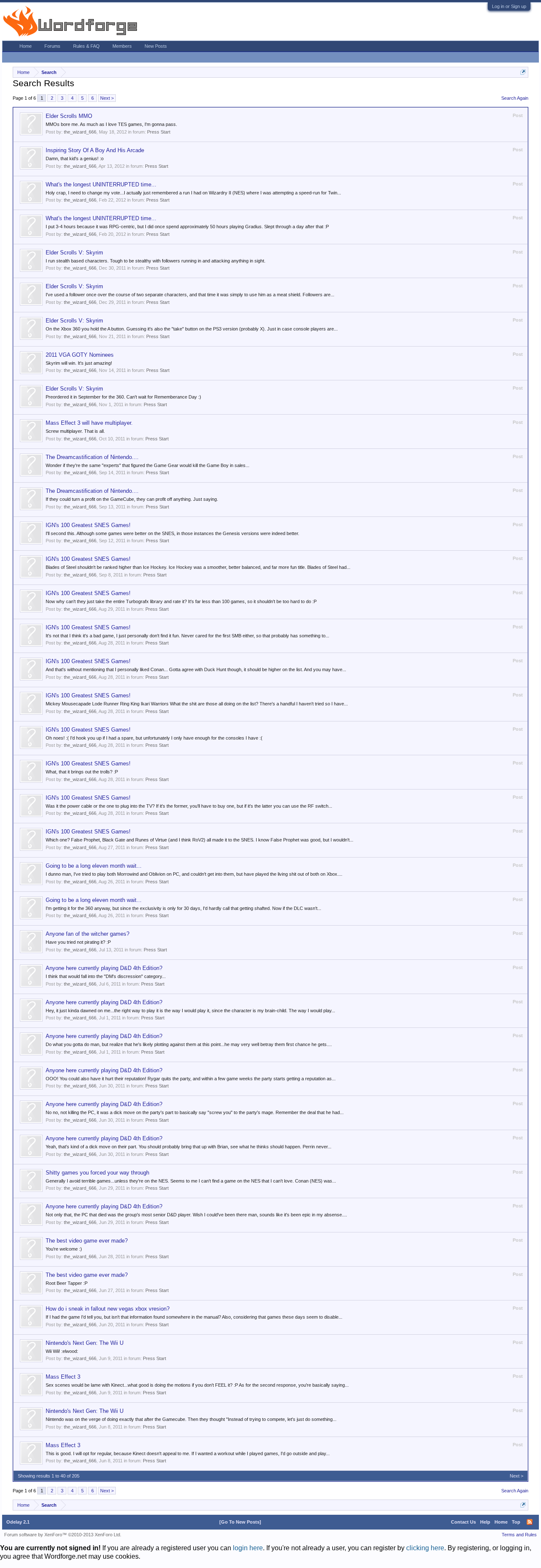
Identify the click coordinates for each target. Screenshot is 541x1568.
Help (485, 1521)
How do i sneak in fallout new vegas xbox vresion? (107, 1309)
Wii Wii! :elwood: (62, 1351)
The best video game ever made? (87, 1240)
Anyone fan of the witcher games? (87, 934)
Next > (107, 98)
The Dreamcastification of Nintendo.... (92, 457)
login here (248, 1548)
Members (122, 46)
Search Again (514, 98)
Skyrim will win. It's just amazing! (79, 363)
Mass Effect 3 (63, 1377)
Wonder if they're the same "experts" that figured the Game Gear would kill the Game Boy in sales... (147, 465)
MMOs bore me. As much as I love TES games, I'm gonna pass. (111, 124)
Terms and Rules (519, 1534)
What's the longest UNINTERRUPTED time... (101, 184)
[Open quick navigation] (523, 72)
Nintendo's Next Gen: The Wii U (84, 1343)
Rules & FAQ (86, 46)
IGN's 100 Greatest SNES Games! (88, 525)
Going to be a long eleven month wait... (94, 866)
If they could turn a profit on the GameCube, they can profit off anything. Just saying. (132, 499)
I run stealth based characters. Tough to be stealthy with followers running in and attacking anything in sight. (155, 260)
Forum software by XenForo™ (62, 1534)
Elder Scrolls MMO (69, 116)
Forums (52, 46)
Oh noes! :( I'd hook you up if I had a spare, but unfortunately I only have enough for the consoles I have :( (154, 737)
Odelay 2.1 (18, 1521)
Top (516, 1521)
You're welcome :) (64, 1248)
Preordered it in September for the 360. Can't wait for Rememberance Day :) (123, 396)
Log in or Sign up (509, 6)
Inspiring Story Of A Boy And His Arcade (95, 150)
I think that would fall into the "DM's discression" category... (106, 976)
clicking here (425, 1548)
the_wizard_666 (80, 131)
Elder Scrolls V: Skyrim (74, 252)
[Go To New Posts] (240, 1521)
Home (25, 46)
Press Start (158, 131)
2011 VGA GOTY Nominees (80, 355)
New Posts (156, 46)
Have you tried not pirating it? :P (78, 942)
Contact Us (463, 1521)
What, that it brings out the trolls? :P (82, 771)
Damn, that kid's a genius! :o (75, 158)
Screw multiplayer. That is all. (75, 431)
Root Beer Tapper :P (66, 1283)
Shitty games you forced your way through (97, 1172)
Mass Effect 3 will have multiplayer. (89, 423)
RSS (530, 1522)
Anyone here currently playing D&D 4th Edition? (104, 968)
